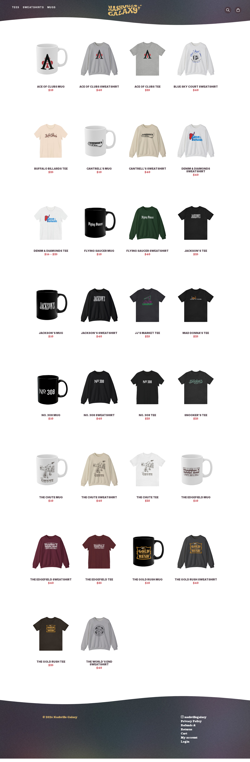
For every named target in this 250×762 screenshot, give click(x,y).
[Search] (227, 10)
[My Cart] (238, 10)
